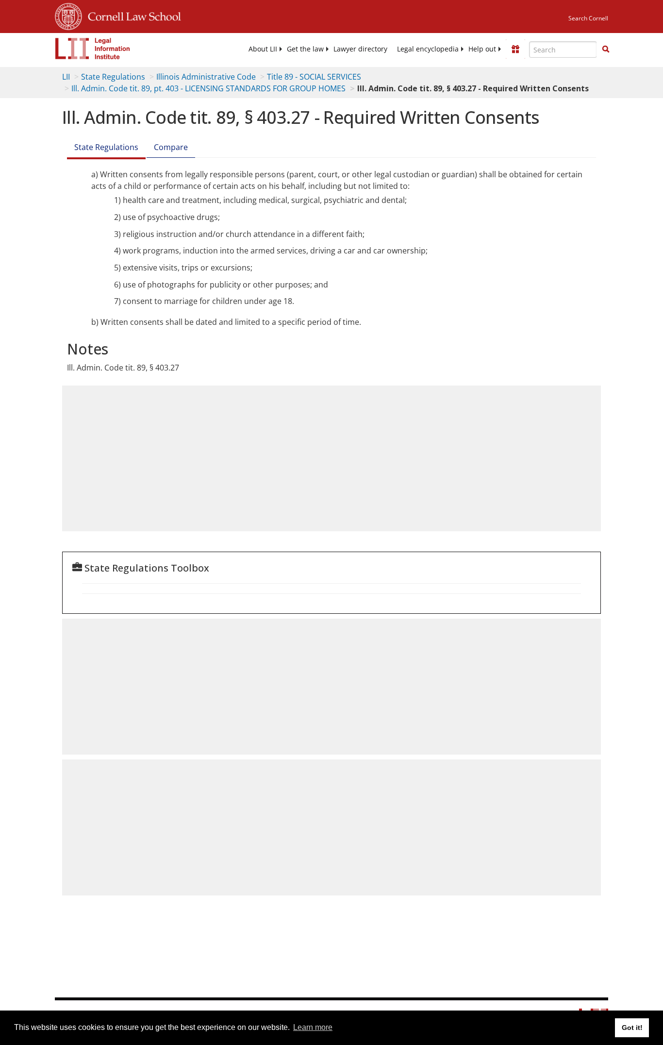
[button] (605, 49)
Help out (482, 49)
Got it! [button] (632, 1027)
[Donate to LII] (515, 49)
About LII (263, 49)
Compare (171, 147)
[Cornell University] (68, 15)
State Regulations (113, 76)
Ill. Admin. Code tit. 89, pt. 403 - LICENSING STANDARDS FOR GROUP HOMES (208, 88)
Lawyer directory (360, 49)
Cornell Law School (131, 15)
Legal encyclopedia (428, 49)
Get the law (305, 49)
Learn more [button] (312, 1027)
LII (66, 76)
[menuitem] (263, 49)
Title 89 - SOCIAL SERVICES (314, 76)
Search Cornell (588, 18)
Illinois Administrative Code (206, 76)
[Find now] (606, 49)
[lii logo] (92, 48)
